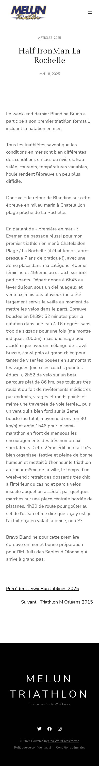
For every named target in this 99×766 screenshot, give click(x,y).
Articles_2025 (49, 38)
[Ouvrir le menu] (90, 13)
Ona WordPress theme (63, 741)
